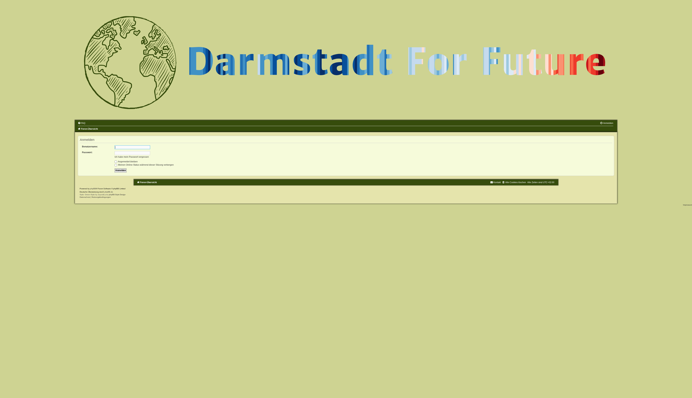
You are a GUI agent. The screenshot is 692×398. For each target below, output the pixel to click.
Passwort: (87, 152)
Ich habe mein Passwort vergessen (132, 157)
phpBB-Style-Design (117, 195)
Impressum (687, 205)
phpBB (93, 189)
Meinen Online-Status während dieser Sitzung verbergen (145, 165)
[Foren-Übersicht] (346, 62)
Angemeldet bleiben (127, 161)
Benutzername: (90, 146)
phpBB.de (109, 192)
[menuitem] (81, 123)
